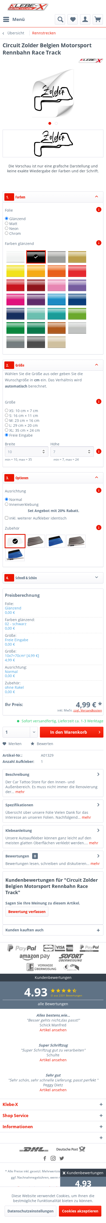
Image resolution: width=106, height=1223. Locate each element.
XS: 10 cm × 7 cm (23, 410)
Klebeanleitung (18, 830)
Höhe (54, 444)
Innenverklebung (24, 504)
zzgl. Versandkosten (87, 710)
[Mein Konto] (85, 19)
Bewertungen (17, 856)
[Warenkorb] (98, 19)
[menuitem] (13, 19)
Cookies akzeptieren (80, 1211)
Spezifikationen (19, 804)
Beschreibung (17, 774)
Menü (18, 19)
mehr (19, 791)
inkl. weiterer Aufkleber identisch (38, 518)
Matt (13, 223)
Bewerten (44, 743)
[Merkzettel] (72, 19)
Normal (15, 499)
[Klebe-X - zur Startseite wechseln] (28, 7)
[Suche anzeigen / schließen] (60, 19)
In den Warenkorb (68, 732)
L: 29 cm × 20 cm (23, 425)
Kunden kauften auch (24, 929)
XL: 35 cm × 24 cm (24, 430)
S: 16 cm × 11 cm (23, 415)
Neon (14, 228)
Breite (10, 444)
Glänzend (17, 218)
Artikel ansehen (53, 1029)
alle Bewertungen (53, 1003)
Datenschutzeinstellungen (30, 1211)
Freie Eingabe (21, 435)
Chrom (15, 233)
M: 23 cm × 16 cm (24, 420)
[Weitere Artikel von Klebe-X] (90, 60)
